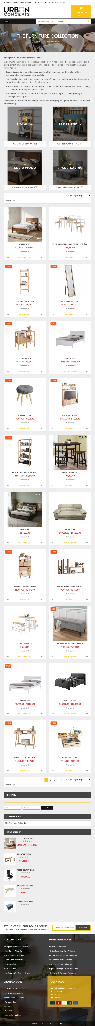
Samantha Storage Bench (70, 643)
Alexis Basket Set (70, 757)
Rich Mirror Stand (70, 301)
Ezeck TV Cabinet (70, 415)
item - (81, 12)
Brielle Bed (70, 358)
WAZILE (61, 1024)
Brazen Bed (24, 700)
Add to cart (70, 257)
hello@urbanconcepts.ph (64, 988)
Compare (8, 257)
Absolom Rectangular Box (70, 586)
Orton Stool (25, 415)
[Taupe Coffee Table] (10, 891)
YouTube (58, 997)
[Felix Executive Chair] (10, 875)
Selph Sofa (70, 529)
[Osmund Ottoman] (10, 907)
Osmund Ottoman (25, 901)
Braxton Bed (70, 700)
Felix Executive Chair (26, 870)
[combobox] (47, 823)
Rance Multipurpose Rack (25, 472)
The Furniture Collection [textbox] (47, 823)
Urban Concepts (43, 1024)
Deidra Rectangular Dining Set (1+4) (70, 244)
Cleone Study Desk (25, 301)
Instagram (58, 994)
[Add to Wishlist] (42, 257)
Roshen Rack (25, 358)
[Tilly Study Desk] (10, 859)
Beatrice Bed (25, 244)
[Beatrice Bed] (10, 843)
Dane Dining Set (70, 472)
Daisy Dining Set (25, 643)
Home (38, 41)
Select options (24, 257)
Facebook (58, 991)
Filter (47, 808)
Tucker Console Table (25, 757)
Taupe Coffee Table (25, 886)
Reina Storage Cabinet (25, 586)
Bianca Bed (24, 529)
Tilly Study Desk (24, 854)
